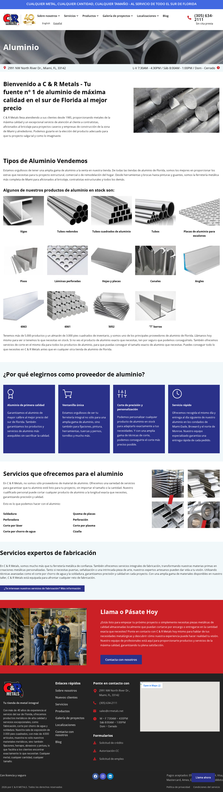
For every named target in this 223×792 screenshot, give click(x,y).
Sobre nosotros (47, 16)
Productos (89, 16)
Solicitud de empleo (111, 759)
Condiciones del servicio (206, 787)
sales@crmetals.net (111, 711)
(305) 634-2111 (203, 17)
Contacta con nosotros (64, 733)
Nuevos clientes (66, 697)
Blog (165, 16)
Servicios (70, 16)
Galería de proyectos (116, 16)
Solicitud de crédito (111, 743)
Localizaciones (146, 16)
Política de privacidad (178, 787)
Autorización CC (109, 751)
